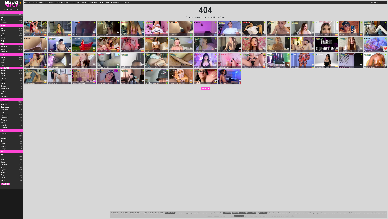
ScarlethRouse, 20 (30, 35)
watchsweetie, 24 (78, 67)
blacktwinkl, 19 (174, 67)
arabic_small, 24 (53, 67)
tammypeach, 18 (151, 35)
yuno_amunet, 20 (53, 83)
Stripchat (235, 213)
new (2, 157)
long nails (59, 2)
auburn (3, 146)
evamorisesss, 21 (199, 51)
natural (35, 2)
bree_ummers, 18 (175, 51)
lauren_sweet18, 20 (79, 83)
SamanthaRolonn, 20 (322, 67)
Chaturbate (227, 213)
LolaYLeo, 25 (198, 35)
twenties (4, 46)
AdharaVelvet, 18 (224, 83)
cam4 (3, 112)
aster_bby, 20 (295, 35)
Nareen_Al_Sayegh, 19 (177, 83)
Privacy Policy (142, 213)
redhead (4, 138)
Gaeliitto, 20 (343, 35)
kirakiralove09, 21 (126, 35)
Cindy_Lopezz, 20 (53, 35)
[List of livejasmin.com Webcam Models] (246, 23)
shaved (66, 2)
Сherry (253, 213)
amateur (4, 120)
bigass (3, 162)
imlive (3, 122)
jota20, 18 (173, 35)
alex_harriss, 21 (272, 35)
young (3, 172)
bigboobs (4, 170)
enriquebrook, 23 (29, 83)
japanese (4, 96)
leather (72, 2)
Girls (2, 15)
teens (3, 49)
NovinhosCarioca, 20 (152, 83)
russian (3, 76)
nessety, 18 (124, 83)
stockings (50, 2)
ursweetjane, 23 (248, 51)
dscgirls (4, 125)
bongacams (5, 107)
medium (3, 57)
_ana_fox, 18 (320, 51)
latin (2, 28)
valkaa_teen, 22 (29, 67)
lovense (4, 165)
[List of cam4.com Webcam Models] (52, 23)
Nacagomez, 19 (29, 51)
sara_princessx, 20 (103, 83)
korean (3, 91)
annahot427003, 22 (346, 67)
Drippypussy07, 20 (103, 67)
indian (3, 38)
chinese (3, 86)
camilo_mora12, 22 (127, 67)
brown (3, 141)
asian (3, 36)
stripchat (4, 104)
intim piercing (118, 2)
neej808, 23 (367, 35)
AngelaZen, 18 (295, 51)
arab (2, 41)
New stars (27, 2)
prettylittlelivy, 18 (272, 51)
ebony (3, 33)
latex (78, 2)
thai (2, 94)
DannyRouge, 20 (102, 51)
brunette (4, 133)
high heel (42, 2)
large (3, 60)
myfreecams (5, 115)
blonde (3, 136)
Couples (4, 23)
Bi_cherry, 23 (368, 51)
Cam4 (248, 213)
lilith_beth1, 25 (198, 83)
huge (3, 65)
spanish (3, 73)
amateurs (4, 52)
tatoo (84, 2)
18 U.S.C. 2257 (115, 213)
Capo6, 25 (76, 35)
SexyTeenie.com (170, 213)
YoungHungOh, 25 (224, 51)
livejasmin (4, 117)
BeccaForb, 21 (150, 51)
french (3, 78)
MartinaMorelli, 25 (321, 35)
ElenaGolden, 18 (78, 51)
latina (3, 178)
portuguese (5, 89)
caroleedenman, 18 (346, 51)
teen (2, 167)
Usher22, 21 (295, 67)
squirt (3, 159)
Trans (3, 20)
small (3, 62)
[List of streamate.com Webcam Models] (27, 23)
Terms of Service (130, 213)
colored (3, 144)
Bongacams (263, 213)
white (3, 31)
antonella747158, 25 (273, 67)
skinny (3, 180)
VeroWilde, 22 (198, 67)
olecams (4, 128)
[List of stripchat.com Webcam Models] (222, 39)
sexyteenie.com (239, 216)
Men (2, 17)
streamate (4, 110)
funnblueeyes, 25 (102, 35)
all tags (5, 184)
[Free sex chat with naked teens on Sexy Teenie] (11, 7)
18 (2, 154)
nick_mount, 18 (53, 51)
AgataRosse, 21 (223, 67)
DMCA (122, 213)
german (3, 81)
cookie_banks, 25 (369, 67)
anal (2, 175)
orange (3, 149)
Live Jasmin (242, 213)
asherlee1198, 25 (151, 67)
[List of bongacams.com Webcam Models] (124, 23)
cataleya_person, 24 (249, 67)
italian (3, 83)
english (3, 70)
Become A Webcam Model (155, 213)
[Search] (372, 2)
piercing (90, 2)
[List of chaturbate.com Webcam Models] (100, 23)
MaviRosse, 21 (125, 51)
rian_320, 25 (222, 35)
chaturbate (4, 102)
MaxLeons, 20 (247, 35)
